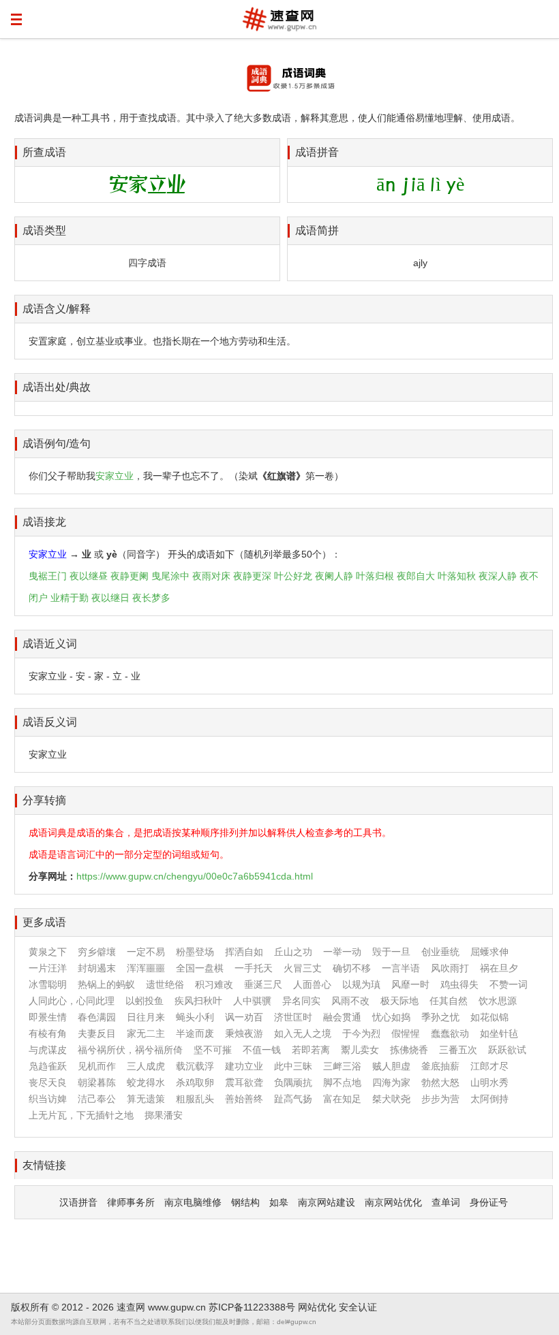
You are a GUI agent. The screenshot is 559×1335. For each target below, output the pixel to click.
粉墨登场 (195, 951)
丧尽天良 (48, 1082)
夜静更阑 (129, 575)
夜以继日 (110, 597)
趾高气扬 (293, 1098)
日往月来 (146, 1017)
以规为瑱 (361, 984)
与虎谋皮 (48, 1049)
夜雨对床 (211, 575)
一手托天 (254, 968)
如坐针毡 (499, 1033)
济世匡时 (293, 1017)
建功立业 (244, 1066)
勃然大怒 (440, 1082)
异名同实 (301, 1000)
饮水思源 (498, 1000)
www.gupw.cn (177, 1307)
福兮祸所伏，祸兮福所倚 (130, 1049)
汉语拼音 (78, 1202)
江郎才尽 (489, 1066)
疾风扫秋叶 (198, 1000)
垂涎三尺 (263, 984)
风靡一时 (410, 984)
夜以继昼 (89, 575)
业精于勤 (69, 597)
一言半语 (401, 968)
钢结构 (245, 1202)
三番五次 (458, 1049)
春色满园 (97, 1017)
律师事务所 (131, 1202)
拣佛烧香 (409, 1049)
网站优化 (317, 1307)
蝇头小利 (195, 1017)
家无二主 (146, 1033)
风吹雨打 (450, 968)
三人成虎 (146, 1066)
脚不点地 (342, 1082)
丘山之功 (293, 951)
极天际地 (399, 1000)
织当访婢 (48, 1098)
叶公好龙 (293, 575)
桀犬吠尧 (391, 1098)
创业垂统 (440, 951)
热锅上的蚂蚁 (106, 984)
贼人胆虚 (391, 1066)
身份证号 (489, 1202)
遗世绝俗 (165, 984)
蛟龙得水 (146, 1082)
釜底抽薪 (440, 1066)
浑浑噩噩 (146, 968)
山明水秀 (489, 1082)
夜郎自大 (416, 575)
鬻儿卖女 (360, 1049)
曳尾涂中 (170, 575)
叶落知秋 (457, 575)
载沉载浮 (195, 1066)
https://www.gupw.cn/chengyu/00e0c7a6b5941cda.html (194, 876)
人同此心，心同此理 (72, 1000)
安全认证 (358, 1307)
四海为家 (391, 1082)
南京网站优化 (393, 1202)
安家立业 (114, 475)
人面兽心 (312, 984)
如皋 (278, 1202)
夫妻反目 (97, 1033)
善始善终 (244, 1098)
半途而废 (195, 1033)
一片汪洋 (48, 968)
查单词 (446, 1202)
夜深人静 (498, 575)
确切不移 (352, 968)
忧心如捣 (391, 1017)
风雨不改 (350, 1000)
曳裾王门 (48, 575)
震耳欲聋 (244, 1082)
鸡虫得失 (459, 984)
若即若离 (311, 1049)
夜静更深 (252, 575)
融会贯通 (342, 1017)
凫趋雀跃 (48, 1066)
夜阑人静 (334, 575)
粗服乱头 (195, 1098)
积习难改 (214, 984)
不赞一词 (508, 984)
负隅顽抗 (293, 1082)
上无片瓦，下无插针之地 (81, 1115)
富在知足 (342, 1098)
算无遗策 (146, 1098)
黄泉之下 (48, 951)
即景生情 (48, 1017)
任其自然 (448, 1000)
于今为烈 (361, 1033)
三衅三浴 (342, 1066)
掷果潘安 (164, 1115)
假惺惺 (405, 1033)
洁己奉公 (97, 1098)
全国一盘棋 (200, 968)
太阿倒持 (489, 1098)
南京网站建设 (326, 1202)
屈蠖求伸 (489, 951)
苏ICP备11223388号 (252, 1307)
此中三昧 (293, 1066)
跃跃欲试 (507, 1049)
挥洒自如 (244, 951)
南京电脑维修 (193, 1202)
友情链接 (44, 1165)
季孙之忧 (440, 1017)
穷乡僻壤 (97, 951)
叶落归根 (375, 575)
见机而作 (97, 1066)
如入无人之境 (302, 1033)
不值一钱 (262, 1049)
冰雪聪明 (48, 984)
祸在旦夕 (499, 968)
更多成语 (44, 922)
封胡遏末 (97, 968)
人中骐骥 (252, 1000)
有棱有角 (48, 1033)
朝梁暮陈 (97, 1082)
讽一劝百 (244, 1017)
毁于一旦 (391, 951)
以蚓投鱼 (144, 1000)
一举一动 (342, 951)
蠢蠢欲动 (450, 1033)
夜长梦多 (151, 597)
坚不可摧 (213, 1049)
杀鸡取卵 (195, 1082)
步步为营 (440, 1098)
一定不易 (146, 951)
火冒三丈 (303, 968)
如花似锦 (489, 1017)
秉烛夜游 (244, 1033)
